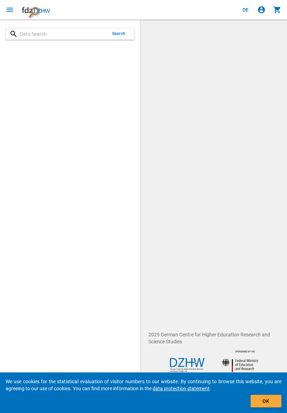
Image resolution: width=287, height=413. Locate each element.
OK (265, 401)
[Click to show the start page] (36, 10)
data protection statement (181, 388)
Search (118, 33)
